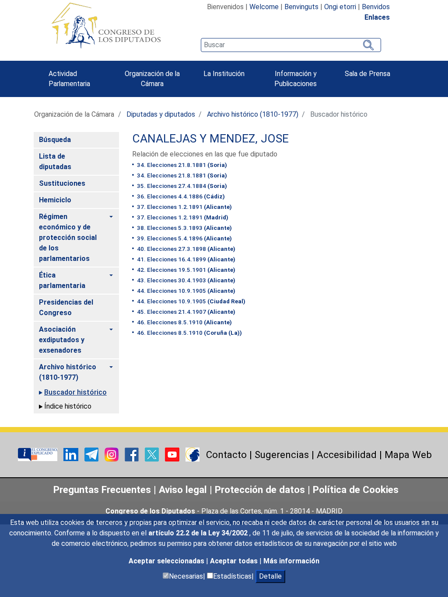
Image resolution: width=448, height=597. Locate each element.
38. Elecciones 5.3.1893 (184, 227)
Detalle (270, 576)
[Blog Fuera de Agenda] (192, 454)
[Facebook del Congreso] (132, 454)
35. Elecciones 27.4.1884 (181, 185)
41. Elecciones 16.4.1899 (185, 259)
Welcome (264, 7)
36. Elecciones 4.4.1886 (180, 196)
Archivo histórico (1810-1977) (252, 114)
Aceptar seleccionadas (167, 561)
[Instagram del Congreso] (112, 454)
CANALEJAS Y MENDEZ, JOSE (210, 138)
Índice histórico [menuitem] (67, 406)
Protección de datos (260, 489)
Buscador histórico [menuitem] (75, 392)
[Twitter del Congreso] (153, 454)
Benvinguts (301, 7)
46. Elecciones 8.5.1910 (184, 322)
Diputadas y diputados (160, 114)
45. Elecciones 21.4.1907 (185, 311)
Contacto (226, 454)
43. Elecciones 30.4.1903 (185, 280)
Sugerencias (282, 454)
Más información (291, 561)
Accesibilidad (347, 454)
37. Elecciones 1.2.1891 (184, 206)
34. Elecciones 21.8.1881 (181, 164)
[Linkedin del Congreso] (71, 454)
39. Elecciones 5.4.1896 (184, 238)
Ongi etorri (340, 7)
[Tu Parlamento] (38, 454)
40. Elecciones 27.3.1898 (185, 248)
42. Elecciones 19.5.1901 (185, 269)
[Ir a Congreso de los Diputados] (106, 25)
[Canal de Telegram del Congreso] (92, 454)
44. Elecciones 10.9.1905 (185, 290)
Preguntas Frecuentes (102, 489)
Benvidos (376, 7)
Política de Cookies (356, 489)
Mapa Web (408, 454)
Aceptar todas (234, 561)
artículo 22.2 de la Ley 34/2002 (198, 533)
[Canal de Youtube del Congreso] (173, 454)
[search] (291, 45)
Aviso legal (184, 489)
